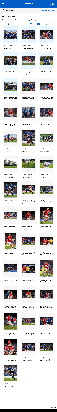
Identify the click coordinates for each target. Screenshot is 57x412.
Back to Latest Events (9, 16)
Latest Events (7, 3)
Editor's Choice (50, 24)
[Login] (50, 4)
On (28, 24)
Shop (17, 3)
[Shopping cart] (53, 4)
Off (31, 24)
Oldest (42, 24)
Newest (38, 24)
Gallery (12, 3)
